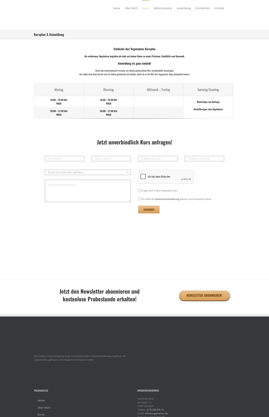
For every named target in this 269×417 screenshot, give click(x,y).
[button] (230, 8)
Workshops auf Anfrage (208, 102)
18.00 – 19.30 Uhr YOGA (59, 101)
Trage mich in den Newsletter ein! (159, 190)
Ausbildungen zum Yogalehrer (208, 109)
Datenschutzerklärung (167, 199)
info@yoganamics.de (156, 413)
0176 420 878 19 (155, 409)
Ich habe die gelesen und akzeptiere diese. (176, 199)
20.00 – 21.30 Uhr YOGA (59, 112)
